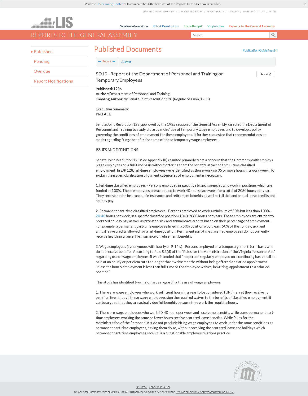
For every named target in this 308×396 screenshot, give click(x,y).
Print (127, 61)
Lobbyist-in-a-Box (159, 386)
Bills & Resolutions (166, 26)
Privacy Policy (215, 11)
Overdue (42, 71)
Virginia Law (215, 26)
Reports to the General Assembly (252, 26)
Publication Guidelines (258, 50)
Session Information (134, 26)
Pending (41, 61)
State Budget (193, 26)
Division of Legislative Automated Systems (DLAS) (205, 391)
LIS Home (233, 11)
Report (265, 74)
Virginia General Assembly (159, 11)
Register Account (254, 11)
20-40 (100, 216)
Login (272, 11)
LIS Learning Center (110, 4)
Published (43, 51)
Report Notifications (53, 80)
